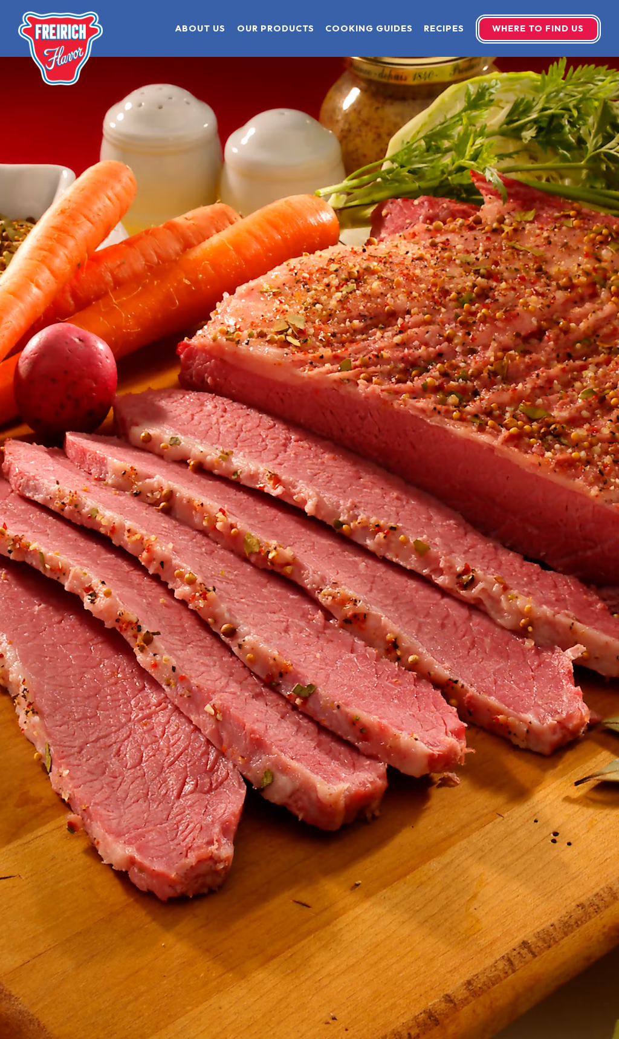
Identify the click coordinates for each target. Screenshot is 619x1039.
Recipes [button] (444, 28)
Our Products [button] (275, 28)
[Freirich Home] (60, 47)
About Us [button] (200, 28)
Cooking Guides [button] (369, 28)
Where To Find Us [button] (538, 28)
